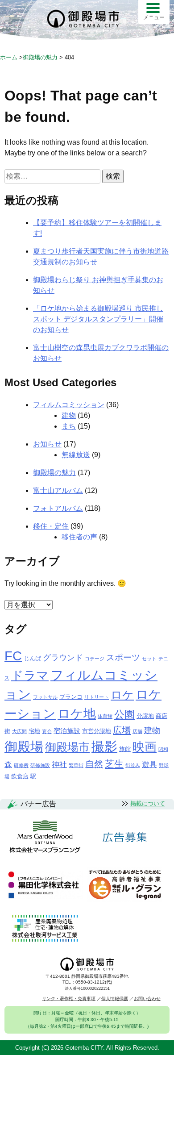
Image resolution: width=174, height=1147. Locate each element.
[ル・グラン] (124, 885)
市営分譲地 (96, 731)
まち (69, 426)
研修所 (21, 765)
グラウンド (63, 657)
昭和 (163, 749)
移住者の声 (79, 537)
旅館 (125, 749)
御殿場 (23, 746)
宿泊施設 (67, 730)
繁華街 (76, 765)
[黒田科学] (45, 885)
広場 (122, 730)
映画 (145, 747)
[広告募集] (124, 837)
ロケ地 (77, 714)
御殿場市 (67, 747)
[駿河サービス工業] (44, 929)
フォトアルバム (58, 508)
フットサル (45, 697)
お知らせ (47, 444)
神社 (59, 764)
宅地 (34, 731)
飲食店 (20, 776)
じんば (32, 658)
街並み (132, 765)
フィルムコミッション (68, 405)
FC (13, 655)
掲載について (147, 803)
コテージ (94, 658)
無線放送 (76, 455)
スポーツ (123, 657)
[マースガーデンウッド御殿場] (45, 837)
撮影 (104, 746)
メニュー (154, 17)
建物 (69, 415)
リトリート (96, 697)
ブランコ (71, 696)
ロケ (122, 694)
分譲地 (145, 716)
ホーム (8, 57)
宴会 (47, 731)
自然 (94, 764)
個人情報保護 (114, 998)
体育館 (105, 716)
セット (149, 658)
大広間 (19, 731)
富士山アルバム (58, 490)
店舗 (137, 731)
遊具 (149, 764)
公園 (124, 714)
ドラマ (30, 675)
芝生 (114, 764)
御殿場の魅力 (54, 472)
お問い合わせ (147, 998)
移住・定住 (51, 526)
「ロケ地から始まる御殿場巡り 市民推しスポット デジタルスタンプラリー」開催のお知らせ (98, 319)
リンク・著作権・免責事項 (68, 998)
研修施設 (40, 765)
